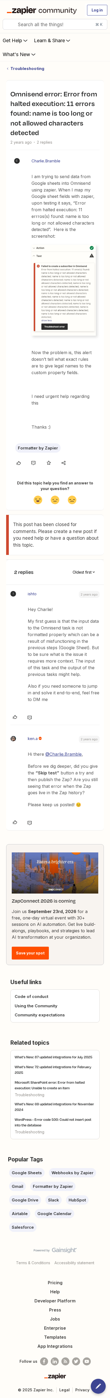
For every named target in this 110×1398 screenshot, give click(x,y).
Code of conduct (31, 996)
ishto (32, 593)
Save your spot (30, 953)
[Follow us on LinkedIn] (55, 1361)
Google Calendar (54, 1213)
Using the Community (36, 1005)
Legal (64, 1390)
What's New (16, 54)
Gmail (17, 1186)
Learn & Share (49, 40)
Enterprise (55, 1328)
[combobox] (55, 24)
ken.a (33, 738)
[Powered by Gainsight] (55, 1252)
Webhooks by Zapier (72, 1172)
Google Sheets (27, 1172)
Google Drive (25, 1200)
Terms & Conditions (33, 1262)
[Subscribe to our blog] (65, 1361)
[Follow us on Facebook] (44, 1361)
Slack (53, 1200)
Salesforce (23, 1227)
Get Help (12, 40)
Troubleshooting (27, 68)
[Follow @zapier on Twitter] (76, 1361)
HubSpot (77, 1200)
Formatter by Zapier (38, 448)
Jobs (55, 1319)
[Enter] (9, 24)
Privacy (82, 1390)
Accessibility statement (74, 1262)
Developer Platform (55, 1300)
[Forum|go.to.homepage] (43, 10)
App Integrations (55, 1346)
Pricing (55, 1282)
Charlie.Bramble (46, 160)
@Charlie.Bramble (63, 754)
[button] (97, 10)
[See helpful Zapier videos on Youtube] (87, 1361)
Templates (55, 1337)
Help (55, 1291)
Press (55, 1310)
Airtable (20, 1213)
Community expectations (40, 1014)
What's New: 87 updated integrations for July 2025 (53, 1057)
